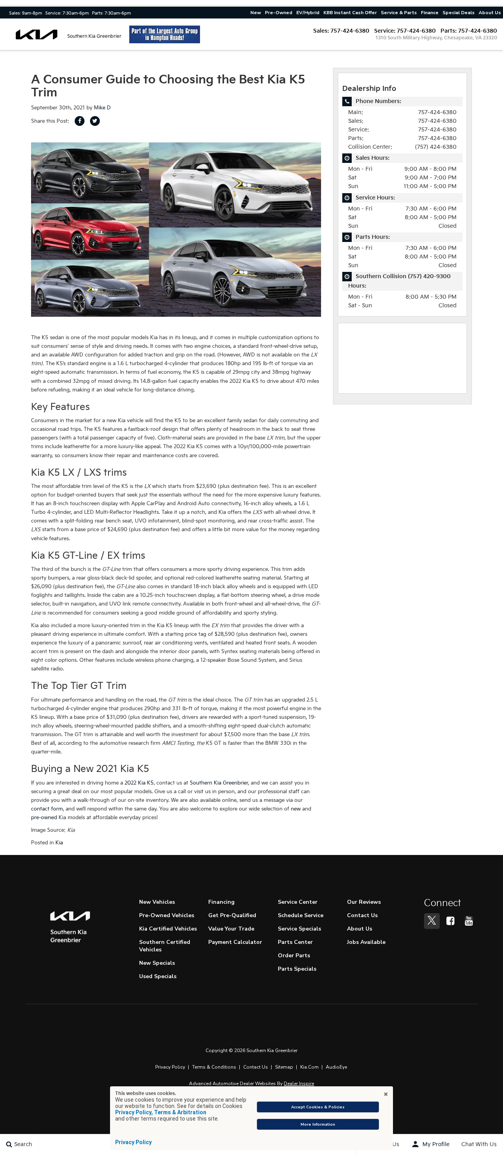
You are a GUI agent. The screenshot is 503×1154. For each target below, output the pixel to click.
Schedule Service (300, 915)
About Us (490, 12)
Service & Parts (399, 12)
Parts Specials (297, 969)
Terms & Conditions (214, 1067)
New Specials (157, 963)
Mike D (102, 108)
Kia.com (309, 1067)
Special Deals (458, 12)
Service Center (298, 902)
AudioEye (336, 1067)
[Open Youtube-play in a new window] (469, 921)
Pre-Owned (278, 12)
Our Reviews (364, 902)
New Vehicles (157, 902)
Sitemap (284, 1067)
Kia (59, 843)
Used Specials (157, 976)
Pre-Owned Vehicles (166, 915)
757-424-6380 (349, 31)
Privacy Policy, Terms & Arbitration (160, 1112)
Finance (430, 12)
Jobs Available (366, 942)
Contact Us (362, 915)
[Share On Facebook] (79, 121)
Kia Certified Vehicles (168, 928)
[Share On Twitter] (95, 121)
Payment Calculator (235, 942)
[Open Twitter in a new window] (432, 921)
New (255, 12)
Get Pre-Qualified (232, 915)
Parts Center (295, 942)
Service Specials (299, 928)
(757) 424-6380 (436, 147)
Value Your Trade (231, 928)
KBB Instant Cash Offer (350, 12)
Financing (221, 902)
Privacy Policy (170, 1067)
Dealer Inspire (299, 1083)
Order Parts (294, 955)
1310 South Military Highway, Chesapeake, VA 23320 (436, 38)
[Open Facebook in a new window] (450, 921)
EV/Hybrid (307, 12)
